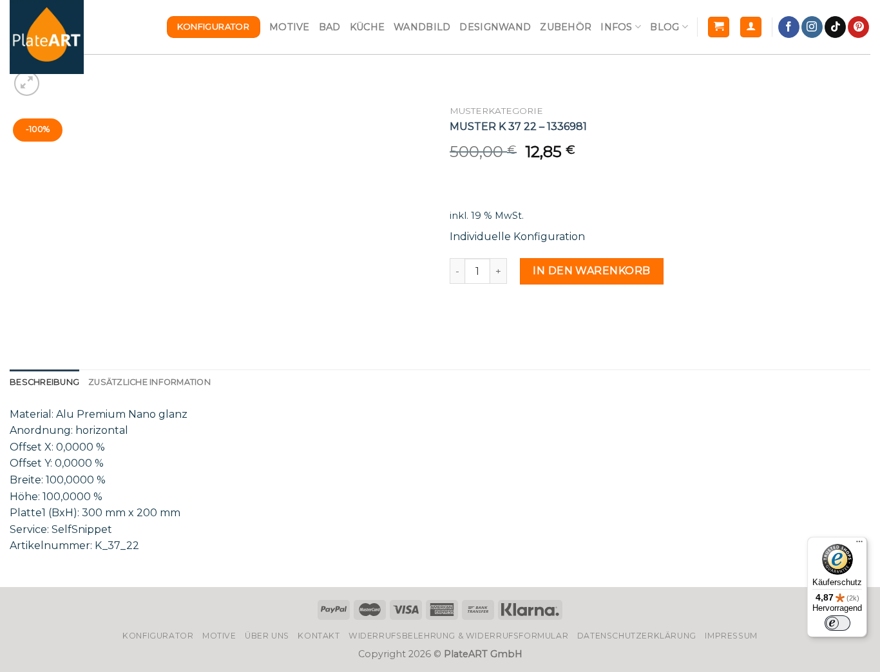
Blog (664, 27)
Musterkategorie (496, 111)
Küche (367, 27)
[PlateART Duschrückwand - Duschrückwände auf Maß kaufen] (47, 37)
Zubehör (565, 27)
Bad (330, 27)
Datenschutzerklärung (636, 635)
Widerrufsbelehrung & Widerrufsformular (458, 635)
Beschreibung (44, 382)
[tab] (44, 382)
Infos (616, 27)
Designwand (495, 27)
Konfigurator (157, 635)
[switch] (837, 623)
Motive (289, 27)
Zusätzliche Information (149, 382)
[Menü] (859, 544)
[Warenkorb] (718, 27)
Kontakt (319, 635)
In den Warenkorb (592, 271)
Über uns (267, 635)
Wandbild (422, 27)
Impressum (731, 635)
